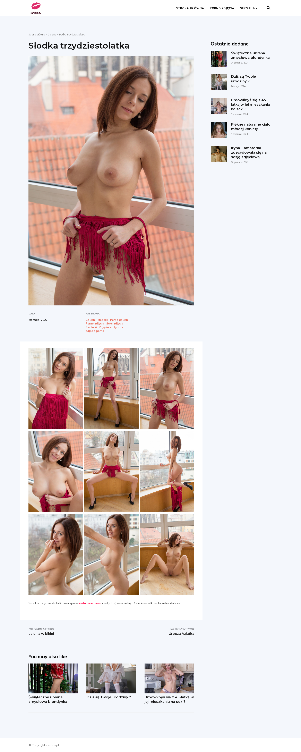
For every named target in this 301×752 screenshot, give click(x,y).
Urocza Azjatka (181, 634)
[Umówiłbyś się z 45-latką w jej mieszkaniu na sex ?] (169, 678)
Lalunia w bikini (41, 634)
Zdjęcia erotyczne (111, 327)
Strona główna (190, 8)
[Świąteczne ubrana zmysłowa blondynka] (53, 678)
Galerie (52, 34)
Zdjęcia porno (95, 331)
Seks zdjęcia (114, 323)
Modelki (103, 320)
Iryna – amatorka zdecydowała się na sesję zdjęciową (249, 152)
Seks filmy (249, 8)
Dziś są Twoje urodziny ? (108, 697)
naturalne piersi (90, 603)
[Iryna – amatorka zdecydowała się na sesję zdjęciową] (219, 154)
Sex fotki (91, 327)
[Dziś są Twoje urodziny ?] (111, 678)
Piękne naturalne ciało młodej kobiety (250, 126)
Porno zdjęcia (222, 8)
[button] (268, 8)
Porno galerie (119, 320)
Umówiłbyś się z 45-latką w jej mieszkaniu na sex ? (169, 699)
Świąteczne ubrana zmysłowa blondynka (47, 699)
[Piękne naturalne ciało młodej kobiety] (219, 130)
